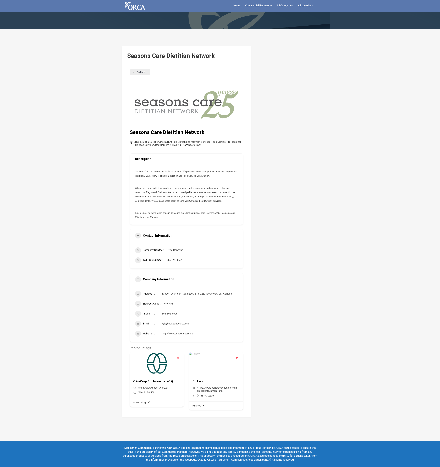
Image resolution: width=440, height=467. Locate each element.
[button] (134, 363)
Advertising (139, 402)
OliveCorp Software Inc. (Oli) (153, 381)
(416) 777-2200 (205, 395)
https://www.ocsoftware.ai (153, 387)
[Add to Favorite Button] (177, 358)
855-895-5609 (170, 313)
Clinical (137, 141)
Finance (196, 405)
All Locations (305, 5)
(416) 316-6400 (146, 392)
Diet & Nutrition (150, 141)
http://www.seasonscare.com (178, 333)
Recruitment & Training (168, 145)
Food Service (219, 141)
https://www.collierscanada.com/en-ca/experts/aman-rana (217, 389)
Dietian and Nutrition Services (194, 141)
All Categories (285, 5)
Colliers (197, 381)
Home (236, 5)
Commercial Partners (257, 5)
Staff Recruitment (192, 145)
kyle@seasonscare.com (175, 323)
